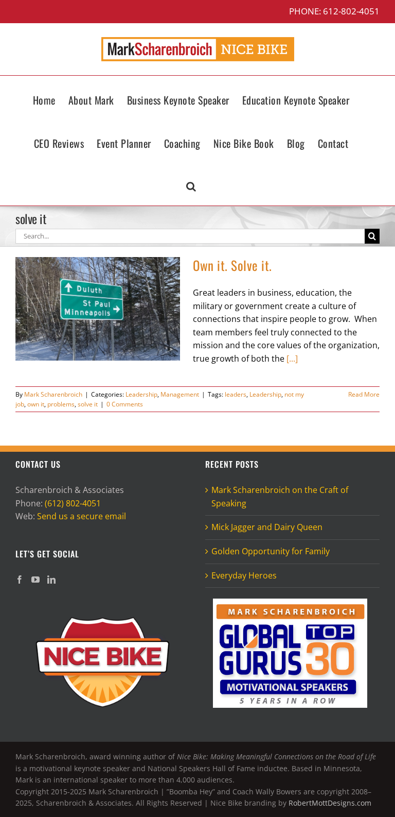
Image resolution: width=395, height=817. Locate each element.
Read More (364, 394)
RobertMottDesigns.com (330, 803)
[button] (191, 184)
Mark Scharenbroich (53, 394)
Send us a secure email (81, 516)
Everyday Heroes (244, 575)
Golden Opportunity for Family (270, 551)
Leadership (141, 394)
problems (61, 404)
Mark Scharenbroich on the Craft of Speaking (279, 496)
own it (35, 404)
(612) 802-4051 (73, 503)
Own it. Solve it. (232, 265)
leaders (235, 394)
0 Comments (124, 404)
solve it (88, 404)
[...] (292, 358)
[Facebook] (19, 579)
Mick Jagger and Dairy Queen (266, 527)
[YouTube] (35, 579)
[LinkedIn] (51, 579)
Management (179, 394)
